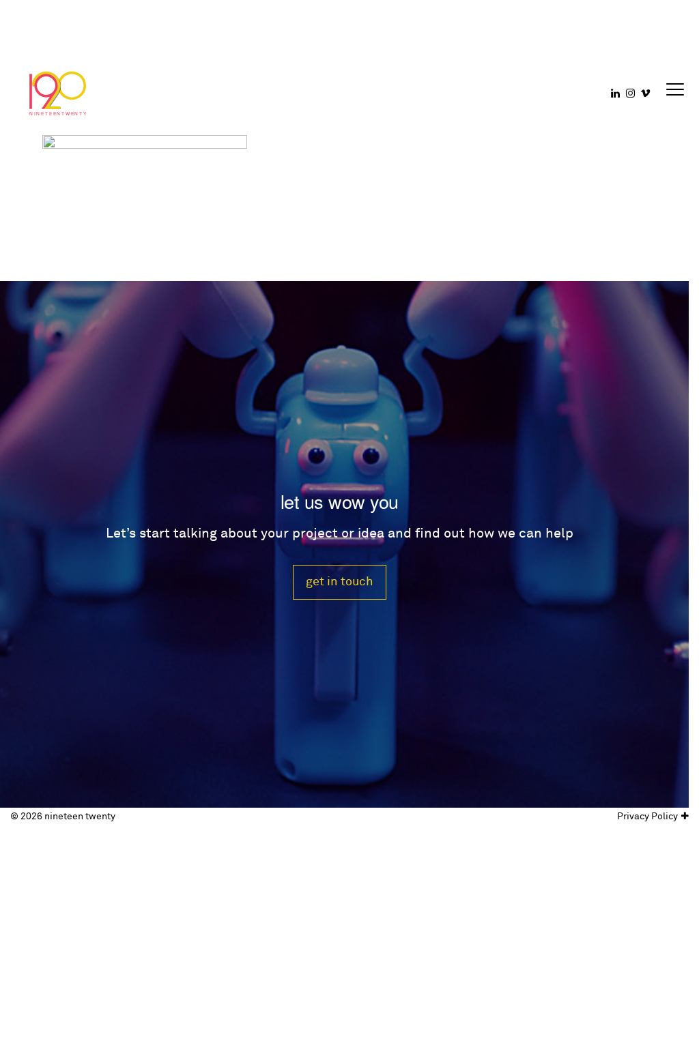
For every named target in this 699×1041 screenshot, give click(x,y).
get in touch (339, 581)
